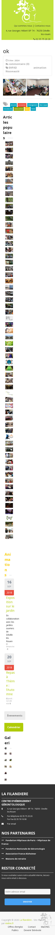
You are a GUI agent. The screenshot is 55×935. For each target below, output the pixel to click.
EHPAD (13, 67)
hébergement (32, 105)
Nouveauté (12, 71)
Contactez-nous (42, 25)
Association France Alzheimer (21, 853)
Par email (11, 823)
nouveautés (8, 109)
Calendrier (13, 727)
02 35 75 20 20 (42, 39)
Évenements (14, 715)
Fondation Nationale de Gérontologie (25, 848)
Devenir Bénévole (32, 930)
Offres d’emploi (15, 926)
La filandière (26, 919)
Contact (32, 926)
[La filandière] (27, 11)
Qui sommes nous (23, 25)
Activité (13, 105)
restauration (18, 109)
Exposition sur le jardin (10, 604)
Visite (33, 109)
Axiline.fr (9, 923)
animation (39, 67)
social (27, 109)
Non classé (43, 105)
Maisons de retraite (16, 858)
